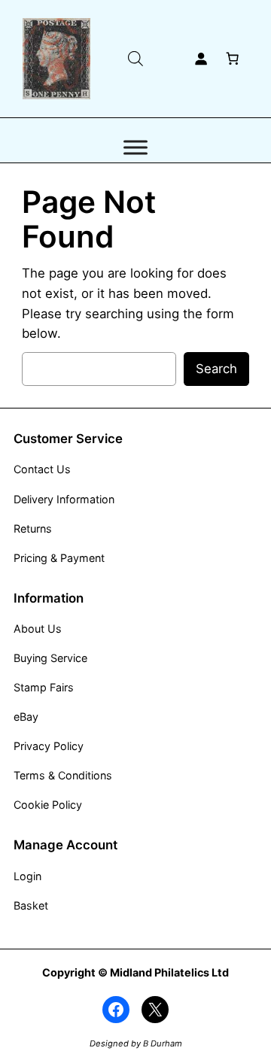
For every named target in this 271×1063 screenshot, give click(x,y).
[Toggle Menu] (135, 147)
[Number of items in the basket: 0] (232, 58)
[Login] (201, 58)
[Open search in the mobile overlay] (135, 58)
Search (216, 368)
